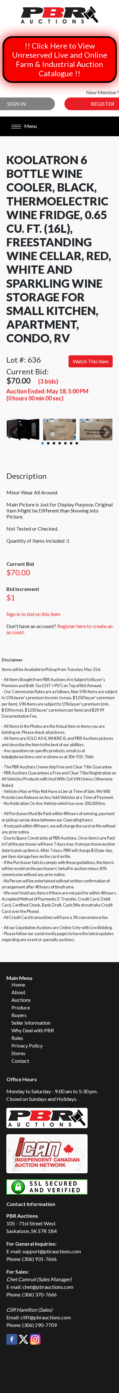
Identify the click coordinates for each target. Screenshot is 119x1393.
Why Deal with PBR (32, 1030)
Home (18, 984)
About (18, 992)
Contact (20, 1061)
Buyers (19, 1015)
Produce (20, 1007)
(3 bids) (48, 381)
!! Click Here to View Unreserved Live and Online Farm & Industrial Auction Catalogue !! (59, 59)
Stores (18, 1053)
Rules (17, 1038)
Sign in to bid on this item (33, 614)
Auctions (21, 1000)
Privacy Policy (27, 1045)
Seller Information (30, 1023)
